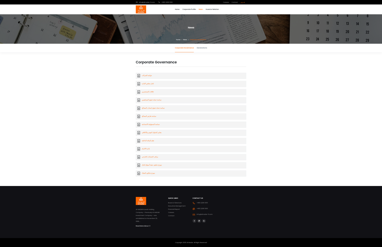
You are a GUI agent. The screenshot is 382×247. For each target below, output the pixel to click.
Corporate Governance (184, 48)
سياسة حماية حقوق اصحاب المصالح (153, 108)
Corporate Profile (189, 9)
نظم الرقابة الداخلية (148, 140)
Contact (171, 216)
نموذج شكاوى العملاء (148, 173)
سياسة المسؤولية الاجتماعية (151, 124)
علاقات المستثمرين (148, 92)
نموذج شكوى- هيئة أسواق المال (152, 165)
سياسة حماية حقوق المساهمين (151, 100)
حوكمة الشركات (147, 75)
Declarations (202, 48)
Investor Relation (212, 9)
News (201, 9)
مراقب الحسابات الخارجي (150, 157)
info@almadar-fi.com (205, 214)
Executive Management (177, 206)
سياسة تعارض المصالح (149, 116)
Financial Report (174, 209)
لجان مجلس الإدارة (148, 83)
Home (177, 9)
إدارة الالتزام (146, 148)
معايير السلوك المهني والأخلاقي (151, 132)
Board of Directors (175, 203)
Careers (171, 212)
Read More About (142, 226)
